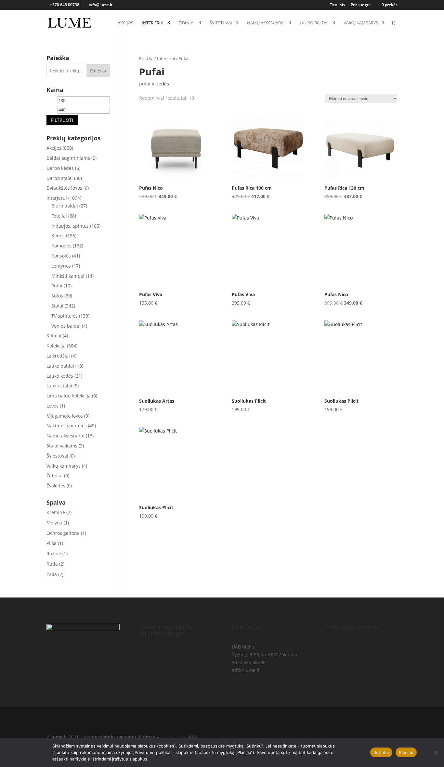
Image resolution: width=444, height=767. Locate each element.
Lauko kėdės (59, 376)
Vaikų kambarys (361, 23)
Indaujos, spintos (70, 226)
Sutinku (381, 752)
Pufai (56, 286)
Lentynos (61, 266)
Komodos (61, 246)
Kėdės (58, 236)
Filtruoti (62, 120)
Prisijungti (360, 5)
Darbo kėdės (60, 168)
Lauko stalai (59, 386)
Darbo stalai (59, 178)
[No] (436, 752)
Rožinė (53, 553)
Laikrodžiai (58, 356)
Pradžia (146, 58)
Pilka (51, 543)
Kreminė (55, 512)
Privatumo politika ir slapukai (170, 653)
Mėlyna (54, 523)
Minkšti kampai (68, 276)
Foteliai (59, 216)
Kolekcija (56, 346)
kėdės (162, 84)
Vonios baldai (66, 326)
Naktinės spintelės (66, 425)
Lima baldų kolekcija (68, 396)
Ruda (52, 564)
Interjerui (152, 23)
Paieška (98, 71)
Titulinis (337, 5)
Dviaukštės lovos (64, 188)
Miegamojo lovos (64, 416)
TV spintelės (64, 316)
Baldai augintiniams (68, 158)
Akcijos (125, 23)
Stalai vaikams (61, 446)
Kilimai (53, 336)
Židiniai (186, 23)
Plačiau (406, 752)
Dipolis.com (173, 737)
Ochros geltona (63, 533)
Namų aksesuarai (266, 23)
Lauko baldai (314, 23)
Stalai (57, 306)
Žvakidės (55, 486)
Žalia (51, 574)
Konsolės (61, 256)
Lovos (52, 406)
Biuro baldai (64, 206)
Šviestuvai (221, 23)
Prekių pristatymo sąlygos (167, 676)
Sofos (57, 296)
